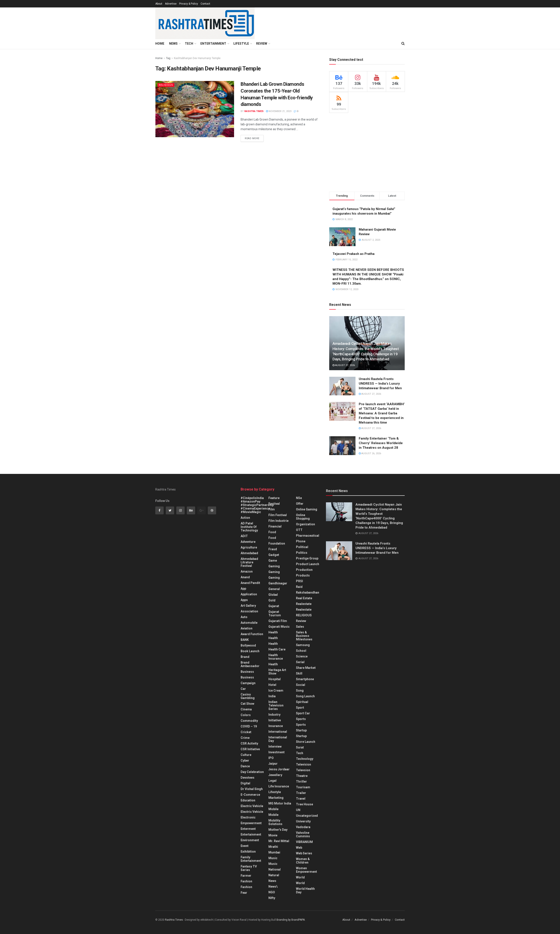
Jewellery (275, 775)
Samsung (303, 645)
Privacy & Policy (188, 3)
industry (274, 714)
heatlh (273, 664)
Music (272, 858)
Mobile (273, 809)
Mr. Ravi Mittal (278, 841)
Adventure (248, 541)
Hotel (272, 685)
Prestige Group (307, 558)
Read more (252, 138)
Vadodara (303, 827)
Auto (244, 617)
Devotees (247, 777)
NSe (299, 498)
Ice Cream (275, 690)
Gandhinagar (277, 583)
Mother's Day (277, 829)
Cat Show (247, 703)
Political (302, 547)
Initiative (274, 720)
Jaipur (273, 763)
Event (244, 846)
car (243, 688)
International (277, 731)
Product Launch (307, 564)
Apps (244, 600)
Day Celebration (252, 772)
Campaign (248, 683)
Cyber (245, 760)
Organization (305, 524)
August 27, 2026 (344, 365)
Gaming (274, 572)
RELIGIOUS (166, 85)
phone (300, 541)
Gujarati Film (277, 621)
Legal (272, 780)
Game (272, 560)
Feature (274, 498)
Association (249, 611)
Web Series (304, 853)
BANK (245, 639)
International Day (277, 739)
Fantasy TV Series (249, 868)
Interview (275, 746)
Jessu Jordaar (279, 769)
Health (273, 632)
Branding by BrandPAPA (290, 919)
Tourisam (303, 787)
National (274, 869)
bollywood (248, 645)
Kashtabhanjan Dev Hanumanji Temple (197, 58)
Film (271, 509)
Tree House (304, 804)
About (158, 3)
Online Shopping (303, 516)
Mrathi (273, 846)
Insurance (275, 726)
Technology (304, 759)
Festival (274, 503)
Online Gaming (306, 509)
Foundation (276, 543)
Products (303, 575)
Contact (205, 3)
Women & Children (303, 860)
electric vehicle (252, 811)
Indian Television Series (276, 705)
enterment (248, 829)
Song (300, 690)
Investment (276, 752)
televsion (303, 770)
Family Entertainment (251, 858)
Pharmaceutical (307, 535)
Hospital (274, 679)
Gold (271, 600)
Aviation (246, 628)
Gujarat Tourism (274, 613)
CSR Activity (249, 743)
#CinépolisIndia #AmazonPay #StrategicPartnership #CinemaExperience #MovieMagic (257, 505)
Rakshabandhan (307, 592)
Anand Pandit (250, 583)
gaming (274, 566)
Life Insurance (278, 786)
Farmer (246, 875)
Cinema (246, 709)
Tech (189, 43)
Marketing (276, 797)
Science (302, 656)
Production (304, 569)
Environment (250, 840)
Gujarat (273, 606)
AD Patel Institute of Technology (249, 527)
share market (306, 667)
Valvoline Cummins (303, 834)
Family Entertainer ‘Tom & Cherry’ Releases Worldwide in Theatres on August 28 (381, 443)
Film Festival (277, 515)
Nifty (271, 898)
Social (300, 685)
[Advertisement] (367, 152)
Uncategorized (307, 815)
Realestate (304, 604)
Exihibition (248, 851)
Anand (245, 577)
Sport (300, 707)
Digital (245, 783)
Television (303, 764)
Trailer (301, 793)
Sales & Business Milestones (304, 636)
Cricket (246, 732)
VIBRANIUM (304, 842)
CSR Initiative (250, 749)
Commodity (249, 720)
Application (249, 594)
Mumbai (274, 852)
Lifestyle (241, 43)
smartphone (305, 679)
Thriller (301, 781)
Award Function (252, 634)
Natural (273, 875)
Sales (300, 626)
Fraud (272, 549)
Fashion (246, 881)
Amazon (247, 571)
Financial (275, 526)
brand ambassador (250, 664)
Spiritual (302, 702)
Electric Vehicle (252, 806)
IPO (271, 758)
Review (261, 43)
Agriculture (249, 547)
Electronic (248, 817)
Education (248, 800)
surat (300, 747)
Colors (246, 715)
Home (159, 43)
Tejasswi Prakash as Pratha (353, 254)
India (272, 696)
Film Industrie (278, 520)
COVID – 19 (249, 726)
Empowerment (251, 823)
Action (245, 517)
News (173, 43)
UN (298, 810)
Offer (299, 503)
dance (245, 766)
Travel (300, 798)
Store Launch (305, 741)
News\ (273, 886)
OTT (299, 530)
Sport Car (303, 713)
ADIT (244, 536)
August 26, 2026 (371, 453)
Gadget (273, 555)
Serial (300, 662)
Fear (244, 892)
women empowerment (306, 869)
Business (247, 671)
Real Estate (304, 598)
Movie (272, 835)
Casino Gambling (248, 696)
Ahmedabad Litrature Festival (249, 562)
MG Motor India (279, 803)
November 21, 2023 (279, 111)
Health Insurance (275, 656)
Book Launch (250, 651)
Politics (301, 552)
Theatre (302, 776)
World (300, 877)
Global (273, 594)
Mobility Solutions (275, 822)
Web (299, 847)
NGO (271, 892)
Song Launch (305, 696)
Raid (299, 587)
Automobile (249, 622)
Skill (299, 673)
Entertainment (213, 43)
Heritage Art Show (277, 671)
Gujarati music (279, 626)
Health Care (276, 649)
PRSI (299, 581)
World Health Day (305, 890)
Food (272, 532)
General (274, 589)
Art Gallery (248, 605)
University (303, 821)
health (273, 638)
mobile (273, 815)
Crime (245, 737)
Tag (168, 58)
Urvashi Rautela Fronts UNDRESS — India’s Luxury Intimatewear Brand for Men (380, 383)
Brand (245, 657)
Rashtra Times (254, 111)
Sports (301, 719)
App (243, 588)
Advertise (171, 3)
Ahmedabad (249, 553)
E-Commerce (250, 794)
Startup (301, 730)
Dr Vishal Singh (252, 789)
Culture (246, 755)
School (301, 650)
